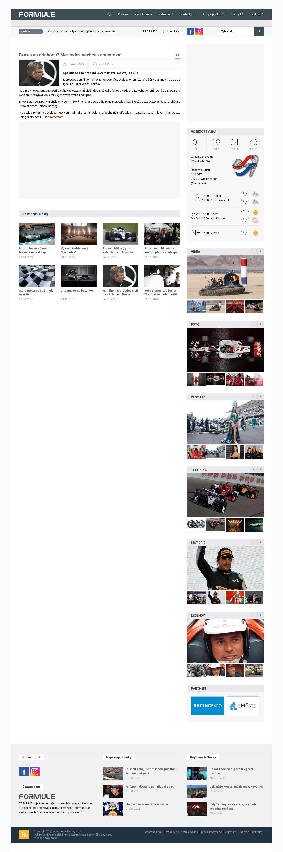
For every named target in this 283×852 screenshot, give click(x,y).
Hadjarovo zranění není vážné (147, 804)
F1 (177, 54)
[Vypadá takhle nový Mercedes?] (79, 234)
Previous (182, 276)
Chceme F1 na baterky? (77, 290)
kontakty (257, 832)
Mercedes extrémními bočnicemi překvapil (34, 250)
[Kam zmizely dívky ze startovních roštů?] (225, 422)
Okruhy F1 (237, 14)
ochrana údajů (154, 832)
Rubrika (123, 14)
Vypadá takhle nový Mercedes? (74, 250)
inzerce (244, 832)
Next (268, 276)
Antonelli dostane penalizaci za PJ (150, 786)
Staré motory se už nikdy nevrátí (36, 292)
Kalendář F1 (166, 14)
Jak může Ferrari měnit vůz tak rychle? (237, 786)
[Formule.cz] (37, 14)
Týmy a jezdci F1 (213, 14)
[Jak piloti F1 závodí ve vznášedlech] (225, 277)
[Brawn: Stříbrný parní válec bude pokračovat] (120, 234)
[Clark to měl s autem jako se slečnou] (225, 641)
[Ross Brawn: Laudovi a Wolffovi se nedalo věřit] (162, 276)
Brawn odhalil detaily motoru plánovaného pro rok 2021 (161, 252)
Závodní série (143, 14)
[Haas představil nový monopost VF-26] (225, 350)
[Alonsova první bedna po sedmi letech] (225, 568)
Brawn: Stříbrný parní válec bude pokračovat (118, 250)
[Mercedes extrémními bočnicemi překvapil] (37, 234)
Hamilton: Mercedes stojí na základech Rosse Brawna (120, 294)
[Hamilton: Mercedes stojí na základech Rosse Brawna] (120, 276)
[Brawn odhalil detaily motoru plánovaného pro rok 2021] (162, 234)
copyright (230, 832)
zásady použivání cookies (182, 832)
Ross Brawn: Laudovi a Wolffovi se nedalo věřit (160, 292)
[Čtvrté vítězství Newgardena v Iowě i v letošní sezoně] (225, 495)
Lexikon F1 (257, 14)
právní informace (211, 832)
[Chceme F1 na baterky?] (79, 276)
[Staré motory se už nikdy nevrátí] (37, 276)
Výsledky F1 (188, 14)
